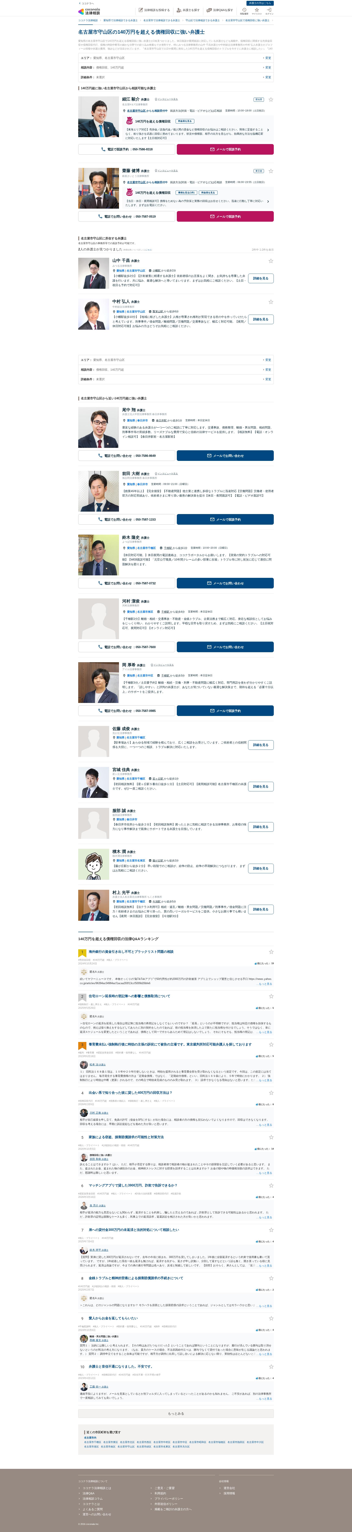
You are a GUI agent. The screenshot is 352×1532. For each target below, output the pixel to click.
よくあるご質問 (93, 1509)
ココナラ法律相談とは (97, 1488)
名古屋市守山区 (136, 110)
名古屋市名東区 (136, 860)
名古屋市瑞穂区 (217, 1442)
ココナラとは (91, 1504)
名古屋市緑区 (144, 1446)
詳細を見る (260, 278)
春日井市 (142, 420)
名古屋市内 (90, 1437)
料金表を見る (185, 121)
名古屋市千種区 (146, 548)
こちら (148, 250)
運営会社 (229, 1488)
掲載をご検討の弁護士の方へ (173, 1509)
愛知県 (120, 270)
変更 (268, 57)
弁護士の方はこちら (260, 3)
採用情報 (229, 1493)
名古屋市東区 (145, 611)
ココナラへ (88, 3)
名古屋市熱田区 (236, 1442)
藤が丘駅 (158, 860)
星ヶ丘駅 (158, 778)
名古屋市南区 (108, 1446)
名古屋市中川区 (255, 1442)
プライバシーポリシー (169, 1498)
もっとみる (176, 1413)
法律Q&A (88, 1493)
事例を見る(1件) (186, 192)
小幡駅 (157, 270)
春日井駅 (161, 420)
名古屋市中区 (145, 675)
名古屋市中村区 (161, 1442)
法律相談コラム (93, 1498)
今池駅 (157, 901)
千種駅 (168, 548)
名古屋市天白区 (181, 1446)
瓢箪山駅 (158, 311)
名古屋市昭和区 (197, 1442)
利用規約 (160, 1493)
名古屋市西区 (144, 1442)
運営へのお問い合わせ (97, 1514)
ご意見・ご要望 (165, 1488)
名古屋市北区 (127, 1442)
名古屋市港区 (91, 1446)
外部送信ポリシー (166, 1504)
